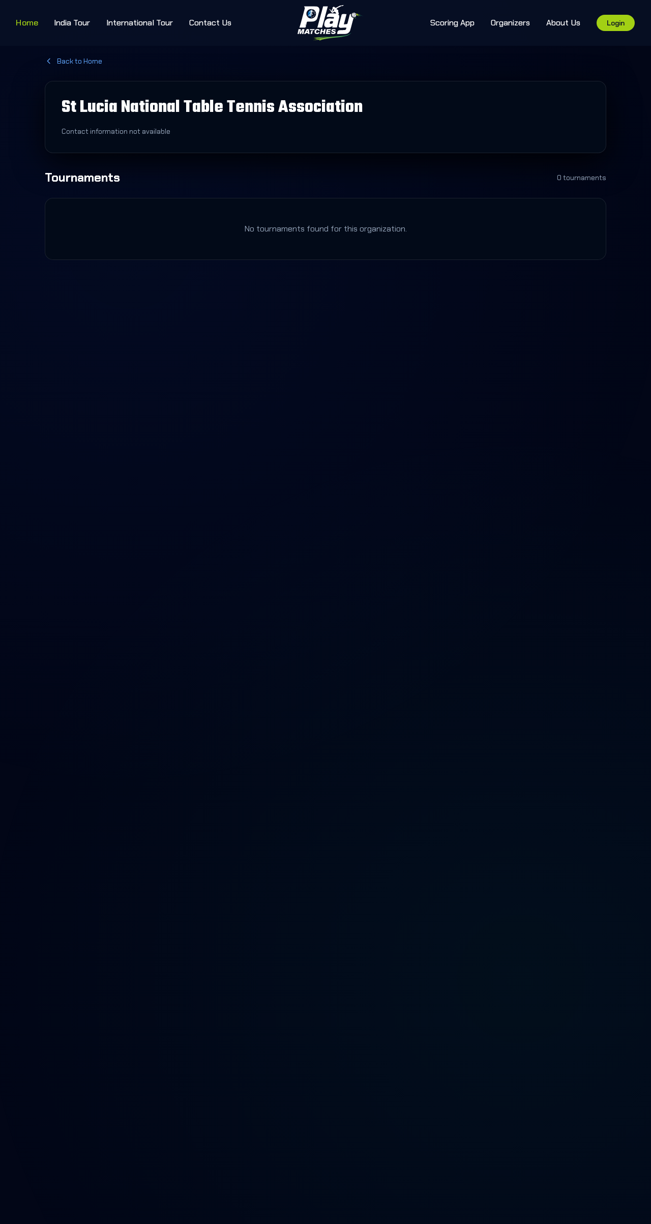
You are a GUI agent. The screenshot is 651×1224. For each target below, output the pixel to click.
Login (616, 22)
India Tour (72, 22)
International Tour (139, 22)
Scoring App (452, 22)
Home (27, 22)
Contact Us (210, 22)
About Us (563, 22)
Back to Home (79, 61)
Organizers (510, 22)
